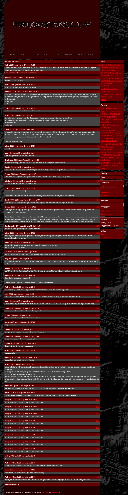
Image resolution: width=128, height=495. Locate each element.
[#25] (98, 301)
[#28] (98, 322)
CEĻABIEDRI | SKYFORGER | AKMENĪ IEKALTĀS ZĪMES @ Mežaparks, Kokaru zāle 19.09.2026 (112, 82)
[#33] (98, 357)
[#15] (98, 207)
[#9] (98, 160)
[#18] (98, 242)
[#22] (98, 275)
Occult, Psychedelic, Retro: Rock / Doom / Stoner (110, 140)
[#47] (98, 470)
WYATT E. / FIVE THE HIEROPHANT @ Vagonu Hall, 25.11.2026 (112, 119)
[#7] (98, 146)
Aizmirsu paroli (106, 195)
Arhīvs (103, 234)
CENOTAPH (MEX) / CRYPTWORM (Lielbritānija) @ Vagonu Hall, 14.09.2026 (112, 73)
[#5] (98, 115)
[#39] (98, 414)
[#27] (98, 315)
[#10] (98, 167)
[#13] (98, 188)
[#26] (98, 308)
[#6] (98, 129)
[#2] (98, 84)
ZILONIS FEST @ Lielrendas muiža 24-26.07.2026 (111, 164)
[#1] (98, 77)
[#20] (98, 259)
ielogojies (45, 492)
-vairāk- (103, 100)
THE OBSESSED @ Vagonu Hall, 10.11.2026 (111, 95)
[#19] (98, 252)
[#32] (98, 350)
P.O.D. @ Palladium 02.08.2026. (108, 148)
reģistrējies (55, 492)
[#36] (98, 393)
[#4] (98, 108)
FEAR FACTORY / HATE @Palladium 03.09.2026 (110, 66)
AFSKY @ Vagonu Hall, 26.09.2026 (109, 90)
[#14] (98, 200)
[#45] (98, 456)
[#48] (98, 477)
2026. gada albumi (109, 108)
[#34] (98, 364)
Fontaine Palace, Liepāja (111, 144)
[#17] (98, 233)
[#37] (98, 400)
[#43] (98, 442)
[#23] (98, 287)
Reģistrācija (105, 192)
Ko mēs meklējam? (107, 214)
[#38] (98, 407)
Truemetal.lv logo (107, 237)
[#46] (98, 463)
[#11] (98, 174)
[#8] (98, 153)
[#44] (98, 449)
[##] (98, 65)
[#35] (98, 386)
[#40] (98, 421)
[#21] (98, 268)
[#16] (98, 226)
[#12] (98, 181)
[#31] (98, 343)
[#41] (98, 428)
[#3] (98, 91)
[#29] (98, 329)
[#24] (98, 294)
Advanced (104, 211)
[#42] (98, 435)
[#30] (98, 336)
